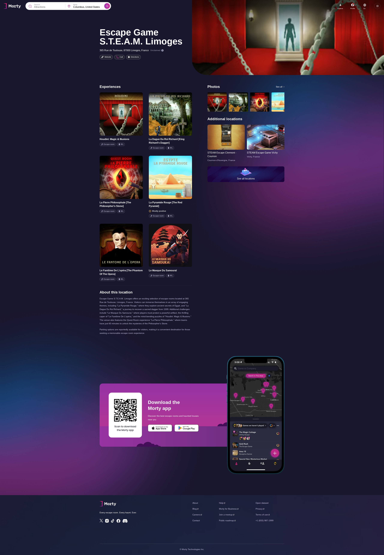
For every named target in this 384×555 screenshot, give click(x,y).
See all (279, 87)
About (195, 503)
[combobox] (88, 7)
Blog (194, 509)
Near (75, 5)
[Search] (107, 6)
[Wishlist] (117, 114)
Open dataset (262, 503)
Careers (196, 514)
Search (37, 5)
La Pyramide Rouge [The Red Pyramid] (165, 204)
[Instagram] (107, 521)
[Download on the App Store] (160, 428)
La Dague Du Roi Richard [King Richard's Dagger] (166, 141)
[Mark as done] (125, 114)
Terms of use (262, 514)
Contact (196, 520)
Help (221, 503)
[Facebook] (118, 521)
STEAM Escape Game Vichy (262, 152)
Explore (340, 8)
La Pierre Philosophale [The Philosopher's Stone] (115, 204)
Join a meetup (225, 514)
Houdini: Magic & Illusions (114, 139)
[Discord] (125, 521)
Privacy (259, 509)
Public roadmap (226, 520)
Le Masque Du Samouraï (163, 270)
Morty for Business (228, 509)
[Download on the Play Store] (186, 428)
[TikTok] (112, 521)
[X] (101, 520)
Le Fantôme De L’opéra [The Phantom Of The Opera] (121, 272)
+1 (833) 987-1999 (264, 520)
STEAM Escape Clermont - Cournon (221, 154)
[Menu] (377, 6)
